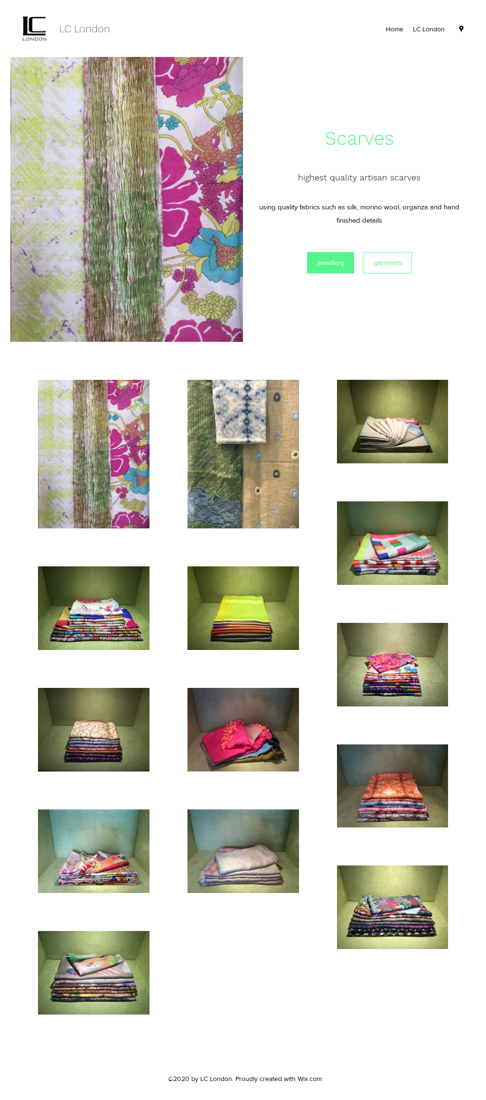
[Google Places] (461, 29)
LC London (84, 29)
